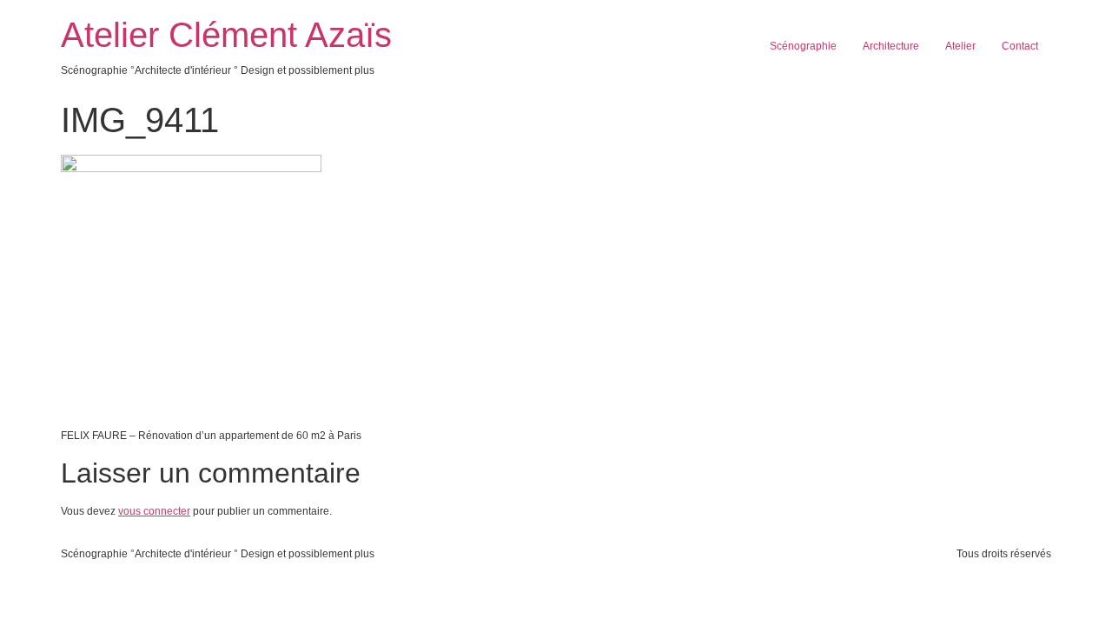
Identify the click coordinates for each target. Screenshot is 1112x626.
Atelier (960, 46)
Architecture (891, 46)
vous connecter (154, 511)
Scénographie (803, 46)
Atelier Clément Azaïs (226, 35)
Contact (1020, 46)
